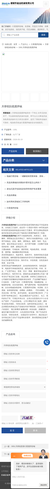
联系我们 (37, 151)
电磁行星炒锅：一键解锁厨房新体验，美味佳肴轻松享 (26, 176)
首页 (16, 44)
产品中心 (24, 44)
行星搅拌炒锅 (36, 44)
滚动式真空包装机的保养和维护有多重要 (24, 189)
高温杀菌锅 (11, 195)
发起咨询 (44, 485)
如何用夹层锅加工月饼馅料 (18, 201)
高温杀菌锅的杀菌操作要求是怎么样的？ (24, 182)
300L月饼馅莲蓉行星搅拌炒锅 (23, 446)
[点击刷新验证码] (26, 418)
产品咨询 (13, 151)
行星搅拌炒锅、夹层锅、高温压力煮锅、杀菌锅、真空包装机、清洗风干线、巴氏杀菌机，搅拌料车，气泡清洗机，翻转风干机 (25, 29)
